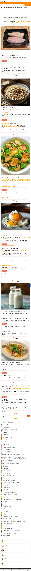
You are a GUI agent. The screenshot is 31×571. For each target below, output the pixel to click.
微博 (27, 3)
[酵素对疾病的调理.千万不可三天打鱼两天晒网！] (2, 492)
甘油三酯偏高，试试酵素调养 (7, 506)
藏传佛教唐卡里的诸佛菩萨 (13, 429)
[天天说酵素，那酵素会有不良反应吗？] (2, 528)
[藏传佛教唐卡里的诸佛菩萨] (5, 429)
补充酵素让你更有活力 (6, 468)
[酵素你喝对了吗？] (2, 471)
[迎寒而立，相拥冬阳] (2, 444)
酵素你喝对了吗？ (5, 471)
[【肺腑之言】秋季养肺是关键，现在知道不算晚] (2, 533)
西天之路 (6, 549)
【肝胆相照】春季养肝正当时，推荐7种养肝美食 (10, 494)
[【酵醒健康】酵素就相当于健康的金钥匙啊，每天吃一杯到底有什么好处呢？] (2, 521)
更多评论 (15, 418)
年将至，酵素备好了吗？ (6, 434)
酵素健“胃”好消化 (5, 485)
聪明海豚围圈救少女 (10, 422)
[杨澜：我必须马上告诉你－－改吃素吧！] (7, 454)
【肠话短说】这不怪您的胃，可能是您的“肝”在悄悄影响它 (11, 482)
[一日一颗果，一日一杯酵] (2, 473)
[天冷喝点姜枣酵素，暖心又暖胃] (2, 437)
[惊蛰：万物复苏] (2, 439)
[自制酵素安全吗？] (2, 514)
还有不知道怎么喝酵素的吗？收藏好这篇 (8, 475)
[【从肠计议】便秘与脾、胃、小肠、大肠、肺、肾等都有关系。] (2, 530)
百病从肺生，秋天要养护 (6, 525)
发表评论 (28, 416)
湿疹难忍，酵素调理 (6, 511)
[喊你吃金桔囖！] (2, 497)
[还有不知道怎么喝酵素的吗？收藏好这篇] (2, 475)
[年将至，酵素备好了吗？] (2, 434)
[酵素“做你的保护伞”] (2, 504)
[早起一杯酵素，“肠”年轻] (2, 501)
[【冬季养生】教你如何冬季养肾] (2, 424)
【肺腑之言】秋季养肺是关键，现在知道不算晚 (9, 533)
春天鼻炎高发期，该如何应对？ (7, 478)
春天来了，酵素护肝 (6, 461)
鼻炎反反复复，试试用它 (6, 441)
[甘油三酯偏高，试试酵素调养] (2, 506)
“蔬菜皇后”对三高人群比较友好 (7, 466)
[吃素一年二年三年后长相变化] (5, 463)
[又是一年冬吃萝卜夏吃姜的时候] (2, 460)
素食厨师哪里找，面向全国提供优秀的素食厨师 (7, 509)
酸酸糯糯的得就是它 (6, 427)
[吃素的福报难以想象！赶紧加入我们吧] (7, 457)
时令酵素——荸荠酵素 (6, 489)
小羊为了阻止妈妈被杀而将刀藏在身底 (18, 455)
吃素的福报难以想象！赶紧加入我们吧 (18, 457)
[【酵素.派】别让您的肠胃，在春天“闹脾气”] (2, 480)
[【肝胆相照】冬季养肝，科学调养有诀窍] (2, 430)
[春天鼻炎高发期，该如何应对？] (2, 478)
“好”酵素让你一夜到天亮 (6, 535)
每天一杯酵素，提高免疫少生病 (7, 451)
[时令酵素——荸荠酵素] (2, 489)
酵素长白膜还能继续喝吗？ (7, 487)
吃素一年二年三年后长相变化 (14, 463)
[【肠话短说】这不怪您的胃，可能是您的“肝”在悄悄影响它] (2, 482)
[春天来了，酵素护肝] (2, 461)
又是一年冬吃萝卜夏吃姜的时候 (7, 460)
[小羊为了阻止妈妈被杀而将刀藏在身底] (7, 455)
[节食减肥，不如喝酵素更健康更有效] (2, 523)
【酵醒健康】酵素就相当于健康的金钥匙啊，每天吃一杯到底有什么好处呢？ (14, 521)
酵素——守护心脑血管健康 (7, 449)
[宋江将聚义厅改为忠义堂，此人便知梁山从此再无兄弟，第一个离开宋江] (2, 496)
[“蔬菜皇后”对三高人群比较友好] (2, 466)
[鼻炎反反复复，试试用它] (2, 441)
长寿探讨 (6, 554)
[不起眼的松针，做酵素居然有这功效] (2, 477)
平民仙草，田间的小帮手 (6, 470)
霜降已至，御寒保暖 (6, 452)
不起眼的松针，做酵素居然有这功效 (8, 477)
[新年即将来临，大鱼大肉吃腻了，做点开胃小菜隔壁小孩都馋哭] (2, 499)
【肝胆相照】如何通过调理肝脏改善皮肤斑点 (9, 447)
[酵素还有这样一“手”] (2, 432)
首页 (3, 3)
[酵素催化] (2, 508)
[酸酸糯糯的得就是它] (2, 427)
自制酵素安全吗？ (5, 514)
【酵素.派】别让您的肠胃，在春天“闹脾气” (9, 480)
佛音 (21, 3)
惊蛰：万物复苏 (5, 439)
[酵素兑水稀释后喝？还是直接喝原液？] (2, 519)
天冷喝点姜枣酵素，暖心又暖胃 (7, 437)
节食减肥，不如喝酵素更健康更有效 (8, 523)
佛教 (15, 3)
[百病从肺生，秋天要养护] (2, 525)
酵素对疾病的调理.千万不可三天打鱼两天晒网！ (10, 492)
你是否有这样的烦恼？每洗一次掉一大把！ (9, 518)
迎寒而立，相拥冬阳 (6, 444)
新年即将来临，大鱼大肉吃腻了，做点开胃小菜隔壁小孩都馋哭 (12, 499)
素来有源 (6, 558)
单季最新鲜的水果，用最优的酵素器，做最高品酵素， (10, 516)
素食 (9, 3)
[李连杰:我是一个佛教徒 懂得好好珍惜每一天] (7, 458)
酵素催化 (4, 508)
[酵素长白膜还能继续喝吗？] (2, 487)
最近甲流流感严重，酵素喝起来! (7, 425)
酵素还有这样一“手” (6, 432)
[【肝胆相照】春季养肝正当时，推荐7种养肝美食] (2, 494)
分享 (30, 285)
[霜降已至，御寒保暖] (2, 452)
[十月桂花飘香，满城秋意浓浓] (2, 526)
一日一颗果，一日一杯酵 (6, 473)
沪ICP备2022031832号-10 (19, 568)
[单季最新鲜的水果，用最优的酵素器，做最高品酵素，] (2, 516)
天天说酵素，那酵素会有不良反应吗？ (8, 528)
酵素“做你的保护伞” (6, 504)
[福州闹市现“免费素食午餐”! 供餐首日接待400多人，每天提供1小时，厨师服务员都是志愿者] (14, 442)
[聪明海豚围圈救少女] (4, 422)
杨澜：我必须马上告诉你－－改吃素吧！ (19, 454)
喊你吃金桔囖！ (5, 497)
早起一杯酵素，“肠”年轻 (6, 501)
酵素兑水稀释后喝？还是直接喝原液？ (8, 519)
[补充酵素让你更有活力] (2, 468)
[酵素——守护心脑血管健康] (2, 449)
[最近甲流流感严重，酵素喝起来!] (2, 425)
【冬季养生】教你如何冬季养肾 (7, 424)
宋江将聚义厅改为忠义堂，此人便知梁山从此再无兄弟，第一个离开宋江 (13, 496)
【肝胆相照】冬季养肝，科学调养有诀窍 (8, 430)
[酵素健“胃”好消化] (2, 485)
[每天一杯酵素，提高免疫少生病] (2, 451)
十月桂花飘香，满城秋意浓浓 (7, 526)
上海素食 (6, 545)
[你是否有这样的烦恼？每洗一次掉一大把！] (2, 518)
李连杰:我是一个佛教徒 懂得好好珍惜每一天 (20, 458)
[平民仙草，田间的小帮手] (2, 470)
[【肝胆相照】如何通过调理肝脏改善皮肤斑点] (2, 447)
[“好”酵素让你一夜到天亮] (2, 535)
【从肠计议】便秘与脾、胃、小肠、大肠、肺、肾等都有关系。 (12, 530)
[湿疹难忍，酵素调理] (2, 511)
